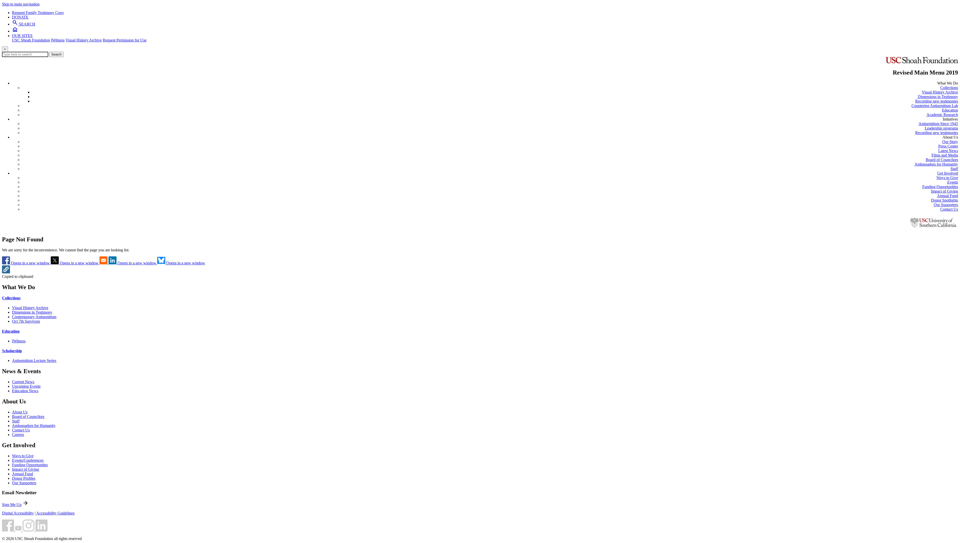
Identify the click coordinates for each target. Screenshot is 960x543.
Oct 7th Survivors (26, 321)
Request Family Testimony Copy (38, 13)
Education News (25, 391)
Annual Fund (947, 196)
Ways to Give (947, 178)
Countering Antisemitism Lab (935, 106)
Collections (949, 88)
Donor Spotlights (944, 200)
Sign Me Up (12, 504)
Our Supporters (946, 205)
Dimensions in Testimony (938, 97)
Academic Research (942, 115)
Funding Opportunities (940, 187)
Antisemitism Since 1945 (938, 124)
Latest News (948, 151)
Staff (954, 169)
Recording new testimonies (936, 101)
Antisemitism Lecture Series (34, 360)
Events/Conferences (28, 460)
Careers (18, 434)
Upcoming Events (26, 386)
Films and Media (945, 155)
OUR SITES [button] (22, 36)
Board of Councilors (942, 160)
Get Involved (947, 173)
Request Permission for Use (124, 40)
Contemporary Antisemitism (34, 317)
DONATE (20, 17)
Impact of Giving (944, 191)
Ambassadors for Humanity (936, 164)
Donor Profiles (23, 478)
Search (56, 54)
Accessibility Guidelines (55, 513)
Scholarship (12, 351)
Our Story (950, 142)
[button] (6, 272)
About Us (20, 412)
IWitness (57, 40)
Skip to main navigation (21, 4)
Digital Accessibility (18, 513)
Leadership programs (941, 128)
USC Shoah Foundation (31, 40)
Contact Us (949, 209)
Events (952, 182)
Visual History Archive (84, 40)
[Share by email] (104, 263)
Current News (23, 382)
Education (950, 110)
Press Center (948, 146)
